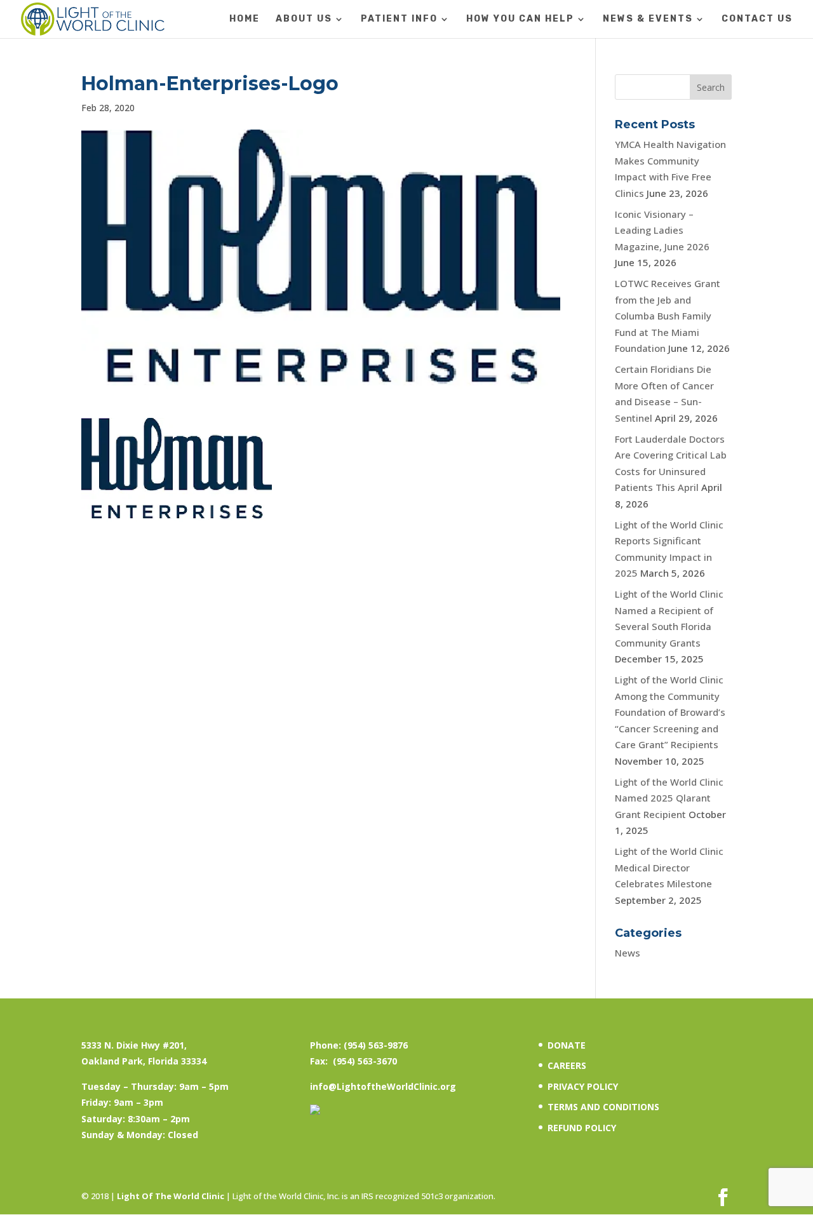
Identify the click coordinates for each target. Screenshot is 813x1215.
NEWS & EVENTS (648, 19)
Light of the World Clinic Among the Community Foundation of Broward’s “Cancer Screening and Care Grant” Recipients (670, 712)
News (627, 952)
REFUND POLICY (582, 1128)
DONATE (567, 1045)
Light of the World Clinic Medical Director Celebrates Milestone (669, 867)
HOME (244, 19)
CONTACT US (757, 19)
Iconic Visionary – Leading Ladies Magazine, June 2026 (662, 230)
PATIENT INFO (399, 19)
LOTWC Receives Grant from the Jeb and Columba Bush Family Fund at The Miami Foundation (667, 315)
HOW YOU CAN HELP (520, 19)
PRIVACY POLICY (583, 1086)
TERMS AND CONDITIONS (603, 1107)
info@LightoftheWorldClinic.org (383, 1086)
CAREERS (567, 1065)
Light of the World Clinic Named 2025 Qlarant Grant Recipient (669, 798)
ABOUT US (304, 19)
